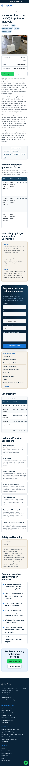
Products (9, 11)
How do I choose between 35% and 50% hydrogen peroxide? (14, 596)
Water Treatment (9, 471)
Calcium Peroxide (8, 376)
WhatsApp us (19, 1)
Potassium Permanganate (11, 369)
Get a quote (15, 151)
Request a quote (21, 74)
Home (2, 11)
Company (5, 310)
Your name (5, 303)
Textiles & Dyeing (9, 445)
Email (4, 317)
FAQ (5, 157)
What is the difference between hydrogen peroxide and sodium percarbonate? (15, 613)
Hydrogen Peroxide (7, 720)
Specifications (7, 154)
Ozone (5, 379)
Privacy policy (5, 760)
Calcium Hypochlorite (9, 363)
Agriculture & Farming (7, 732)
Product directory (6, 753)
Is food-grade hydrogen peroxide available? (13, 604)
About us (4, 748)
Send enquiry (15, 346)
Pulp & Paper (7, 458)
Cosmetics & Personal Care (12, 510)
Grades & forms (16, 148)
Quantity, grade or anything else (11, 332)
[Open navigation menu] (26, 5)
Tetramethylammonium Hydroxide (13, 383)
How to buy (6, 151)
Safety (23, 154)
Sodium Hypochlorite (9, 359)
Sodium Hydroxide (6, 708)
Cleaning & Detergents (11, 484)
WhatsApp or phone (8, 325)
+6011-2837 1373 (6, 698)
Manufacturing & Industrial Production (12, 734)
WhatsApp (20, 300)
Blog (2, 758)
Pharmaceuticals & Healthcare (13, 523)
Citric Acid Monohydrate (8, 718)
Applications (16, 154)
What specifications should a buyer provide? (15, 621)
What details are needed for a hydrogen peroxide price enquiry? (15, 639)
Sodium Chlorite (8, 373)
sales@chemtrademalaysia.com (12, 298)
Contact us (4, 755)
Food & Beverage (9, 497)
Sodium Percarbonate (9, 366)
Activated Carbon (6, 715)
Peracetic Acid (7, 356)
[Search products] (22, 5)
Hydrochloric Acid (6, 710)
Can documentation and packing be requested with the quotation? (14, 629)
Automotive (4, 741)
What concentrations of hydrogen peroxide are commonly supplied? (13, 586)
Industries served (6, 751)
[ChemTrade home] (7, 5)
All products (6, 386)
